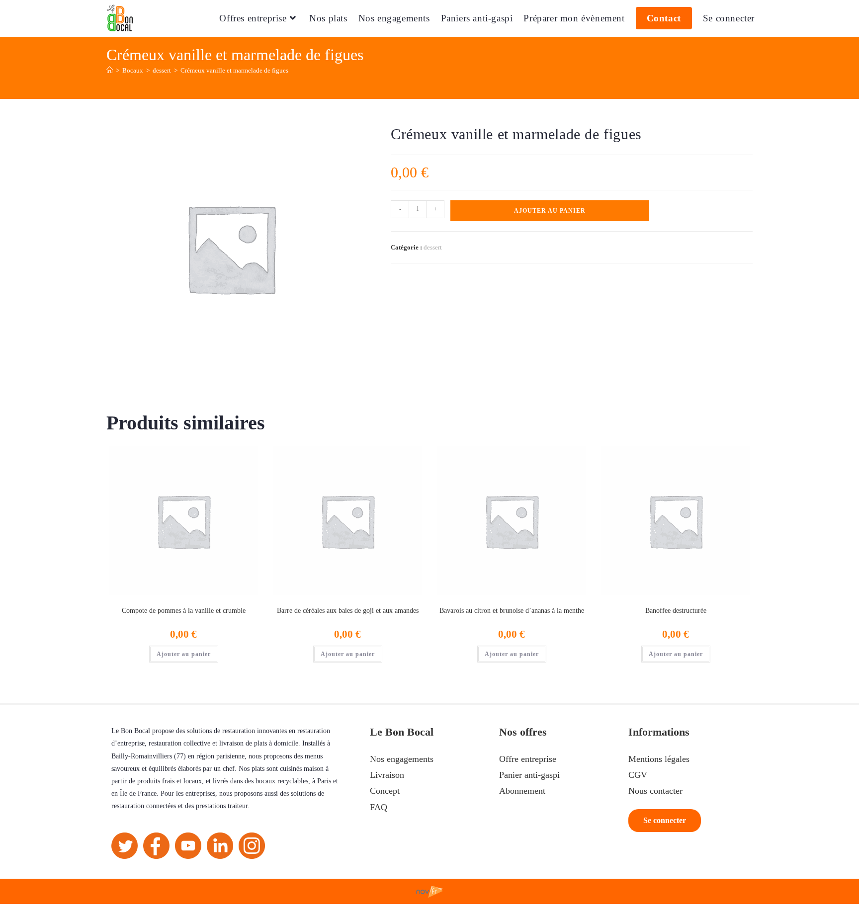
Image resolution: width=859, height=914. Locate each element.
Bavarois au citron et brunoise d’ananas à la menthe (511, 610)
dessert (433, 247)
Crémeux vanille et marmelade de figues (234, 70)
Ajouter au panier (550, 210)
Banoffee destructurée (675, 610)
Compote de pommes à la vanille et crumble (184, 610)
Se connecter (729, 18)
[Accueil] (109, 70)
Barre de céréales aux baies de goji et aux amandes (348, 610)
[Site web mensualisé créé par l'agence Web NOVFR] (430, 890)
